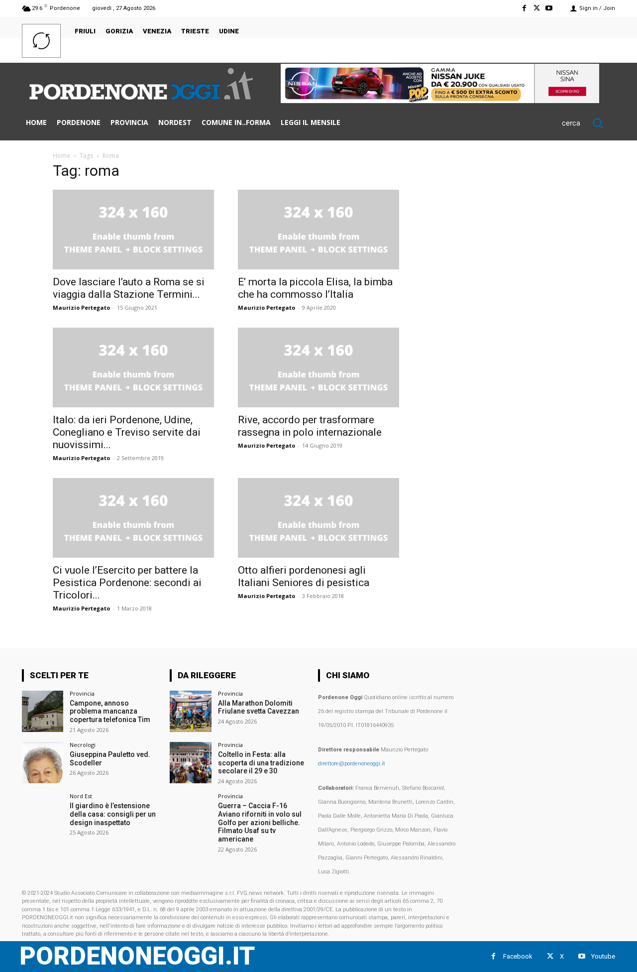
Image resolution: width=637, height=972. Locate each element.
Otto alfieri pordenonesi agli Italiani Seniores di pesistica (303, 576)
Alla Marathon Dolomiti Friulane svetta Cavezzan (258, 707)
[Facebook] (524, 8)
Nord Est (81, 796)
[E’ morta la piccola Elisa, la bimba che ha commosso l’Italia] (318, 229)
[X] (537, 8)
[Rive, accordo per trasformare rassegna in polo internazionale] (318, 367)
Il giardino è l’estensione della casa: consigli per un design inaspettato (113, 814)
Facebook (517, 956)
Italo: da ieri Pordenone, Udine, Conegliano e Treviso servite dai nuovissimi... (127, 432)
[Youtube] (549, 8)
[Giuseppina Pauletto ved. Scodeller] (42, 762)
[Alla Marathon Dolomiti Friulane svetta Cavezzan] (190, 711)
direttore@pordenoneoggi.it (351, 763)
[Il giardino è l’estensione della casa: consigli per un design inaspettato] (42, 814)
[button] (588, 123)
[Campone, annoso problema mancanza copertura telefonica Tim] (42, 711)
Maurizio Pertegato (81, 307)
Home (61, 155)
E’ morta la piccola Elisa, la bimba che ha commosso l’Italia (315, 288)
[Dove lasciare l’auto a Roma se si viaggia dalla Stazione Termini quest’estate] (133, 229)
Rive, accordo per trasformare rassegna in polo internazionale (310, 426)
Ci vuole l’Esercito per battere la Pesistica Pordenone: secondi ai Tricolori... (127, 582)
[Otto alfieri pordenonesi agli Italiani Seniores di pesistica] (318, 518)
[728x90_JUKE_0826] (440, 100)
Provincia (82, 693)
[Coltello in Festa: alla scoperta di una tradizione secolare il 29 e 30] (190, 762)
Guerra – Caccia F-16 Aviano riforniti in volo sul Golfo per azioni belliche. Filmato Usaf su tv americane (260, 822)
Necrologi (83, 744)
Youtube (603, 956)
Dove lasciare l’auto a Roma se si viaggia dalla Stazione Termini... (129, 288)
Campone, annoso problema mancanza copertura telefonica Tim (110, 711)
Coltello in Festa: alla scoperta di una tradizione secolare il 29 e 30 (261, 762)
